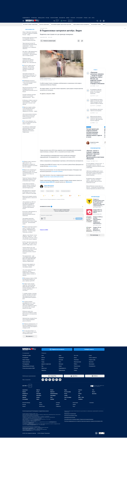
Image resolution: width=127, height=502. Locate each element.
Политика (76, 359)
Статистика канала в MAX (28, 368)
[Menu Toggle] (23, 21)
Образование (62, 370)
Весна (43, 359)
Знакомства (62, 17)
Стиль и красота (93, 357)
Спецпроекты (92, 366)
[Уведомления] (100, 21)
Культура (61, 359)
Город (43, 361)
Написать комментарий (49, 40)
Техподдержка (25, 364)
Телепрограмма (54, 17)
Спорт (90, 355)
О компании (25, 357)
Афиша (67, 17)
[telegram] (43, 379)
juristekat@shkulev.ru (53, 421)
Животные (44, 368)
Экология (91, 361)
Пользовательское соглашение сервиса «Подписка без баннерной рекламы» (78, 419)
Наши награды (25, 359)
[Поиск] (97, 21)
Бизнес (43, 357)
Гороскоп (72, 17)
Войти (45, 219)
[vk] (46, 379)
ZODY (90, 17)
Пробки (85, 17)
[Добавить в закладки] (78, 40)
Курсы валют (79, 17)
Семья (75, 370)
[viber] (56, 379)
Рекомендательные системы (69, 417)
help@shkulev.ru (31, 422)
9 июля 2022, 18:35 (43, 37)
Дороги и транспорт (46, 364)
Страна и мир (92, 359)
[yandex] (60, 379)
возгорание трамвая (57, 171)
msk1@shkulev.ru (37, 420)
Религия (76, 368)
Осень (75, 357)
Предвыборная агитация (28, 366)
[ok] (49, 379)
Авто (43, 355)
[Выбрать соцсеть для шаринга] (82, 40)
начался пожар (52, 166)
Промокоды (34, 17)
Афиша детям (41, 17)
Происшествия (77, 361)
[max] (53, 379)
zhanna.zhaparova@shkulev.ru (28, 428)
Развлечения (77, 366)
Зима (60, 355)
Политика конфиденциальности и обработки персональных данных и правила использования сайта (83, 421)
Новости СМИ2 (44, 229)
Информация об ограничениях (70, 413)
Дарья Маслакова (49, 185)
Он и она (76, 355)
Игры (93, 17)
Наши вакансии (26, 361)
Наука (60, 366)
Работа (75, 364)
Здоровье (44, 370)
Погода (47, 17)
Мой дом (61, 364)
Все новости (30, 29)
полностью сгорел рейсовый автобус (54, 176)
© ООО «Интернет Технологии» (44, 433)
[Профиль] (103, 21)
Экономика (91, 364)
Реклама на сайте (26, 355)
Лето (60, 361)
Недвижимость (26, 17)
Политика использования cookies (70, 415)
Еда (42, 366)
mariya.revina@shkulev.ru (31, 424)
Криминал (61, 357)
